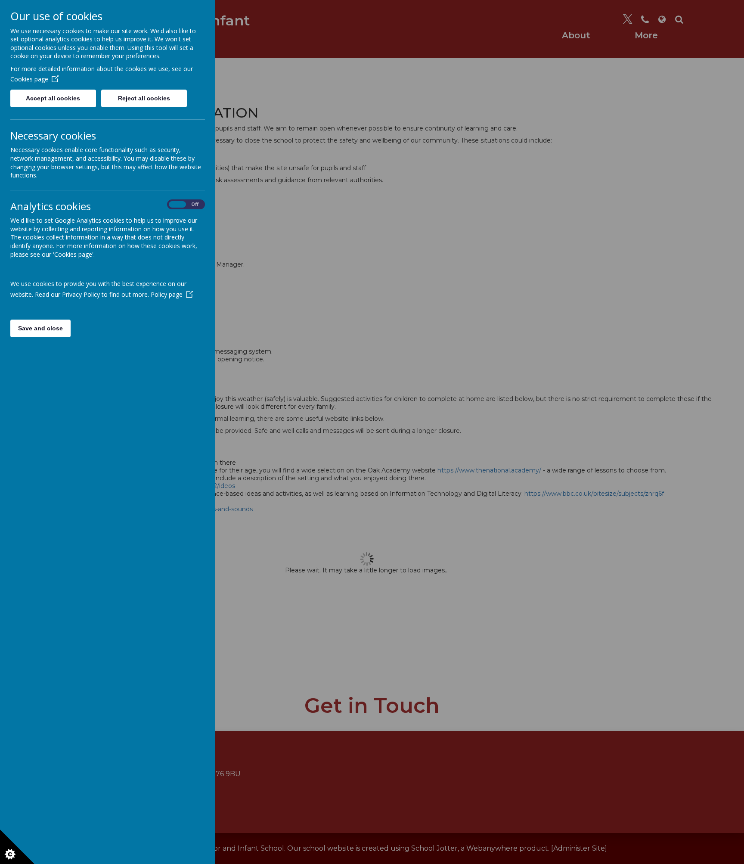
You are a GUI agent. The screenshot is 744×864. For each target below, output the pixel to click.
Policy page (167, 294)
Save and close (40, 328)
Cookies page (29, 79)
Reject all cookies (144, 98)
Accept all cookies (53, 98)
